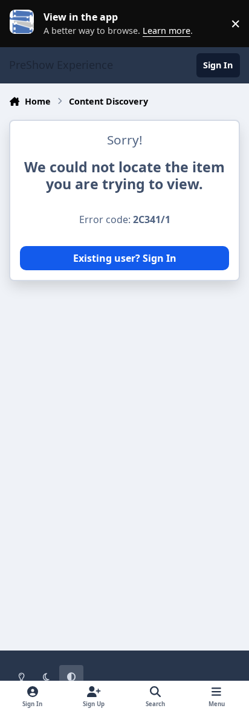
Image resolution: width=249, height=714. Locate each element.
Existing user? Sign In (124, 258)
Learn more (26, 23)
